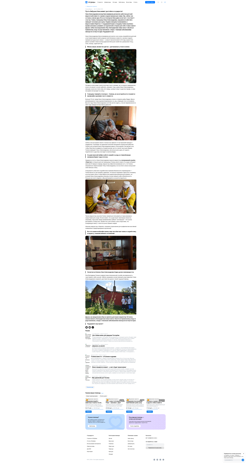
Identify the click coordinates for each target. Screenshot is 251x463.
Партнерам (89, 451)
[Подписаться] (243, 460)
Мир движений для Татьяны (100, 378)
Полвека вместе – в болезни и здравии (103, 356)
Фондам (111, 454)
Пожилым (111, 443)
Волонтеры (130, 441)
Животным (111, 446)
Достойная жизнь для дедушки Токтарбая (105, 335)
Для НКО (89, 448)
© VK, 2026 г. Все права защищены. (95, 459)
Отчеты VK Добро (91, 441)
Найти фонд (131, 438)
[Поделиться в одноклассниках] (90, 327)
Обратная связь (90, 446)
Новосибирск (88, 9)
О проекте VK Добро (92, 438)
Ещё (102, 393)
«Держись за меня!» (98, 346)
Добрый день (131, 443)
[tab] (92, 396)
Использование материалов (94, 443)
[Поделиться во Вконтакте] (86, 327)
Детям (110, 438)
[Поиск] (158, 2)
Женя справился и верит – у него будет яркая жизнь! (109, 367)
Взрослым (111, 441)
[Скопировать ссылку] (93, 327)
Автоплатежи (131, 448)
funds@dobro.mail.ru (152, 438)
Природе (111, 448)
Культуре (111, 451)
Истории (130, 446)
